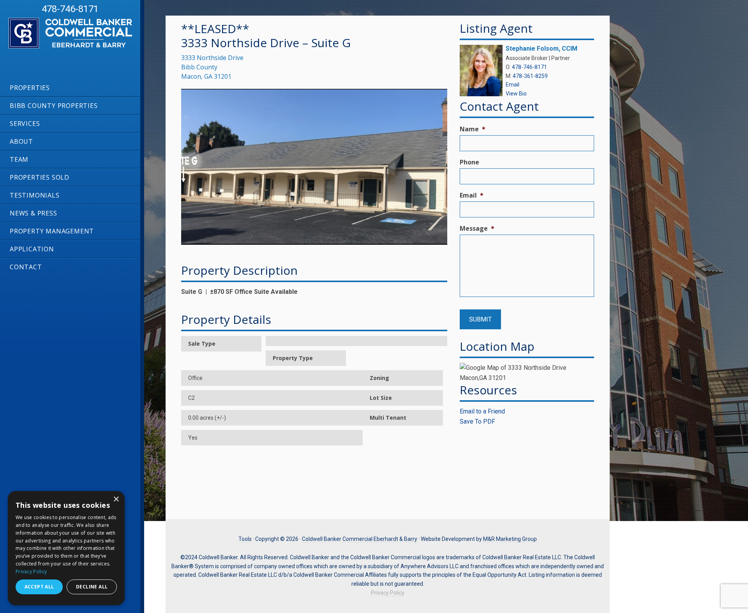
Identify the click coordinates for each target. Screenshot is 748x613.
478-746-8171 (70, 9)
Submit (480, 319)
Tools (245, 539)
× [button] (116, 499)
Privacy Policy (387, 593)
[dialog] (66, 548)
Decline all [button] (92, 586)
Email (512, 84)
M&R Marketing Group (510, 539)
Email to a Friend (482, 411)
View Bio (516, 93)
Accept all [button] (39, 586)
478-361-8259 (530, 76)
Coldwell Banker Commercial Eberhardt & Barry (62, 48)
